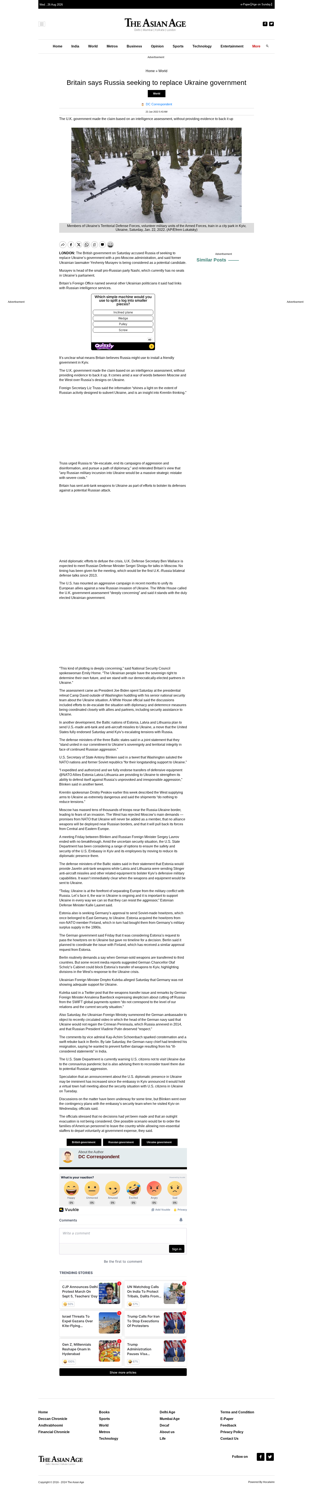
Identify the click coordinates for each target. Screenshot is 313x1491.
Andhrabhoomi (50, 1425)
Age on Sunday (261, 4)
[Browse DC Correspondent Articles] (67, 1156)
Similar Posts (211, 260)
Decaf (164, 1425)
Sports (178, 46)
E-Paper (226, 1419)
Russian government (121, 1142)
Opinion (157, 46)
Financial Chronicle (54, 1432)
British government (84, 1142)
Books (104, 1412)
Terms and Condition (237, 1412)
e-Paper (245, 4)
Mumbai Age (170, 1419)
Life (163, 1438)
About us (167, 1432)
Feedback (228, 1425)
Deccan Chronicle (52, 1419)
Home (57, 46)
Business (134, 46)
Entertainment (232, 46)
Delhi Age (167, 1412)
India (75, 46)
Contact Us (229, 1438)
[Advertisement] (123, 428)
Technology (202, 46)
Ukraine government (159, 1142)
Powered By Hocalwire (261, 1482)
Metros (112, 46)
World (93, 46)
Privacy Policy (231, 1432)
